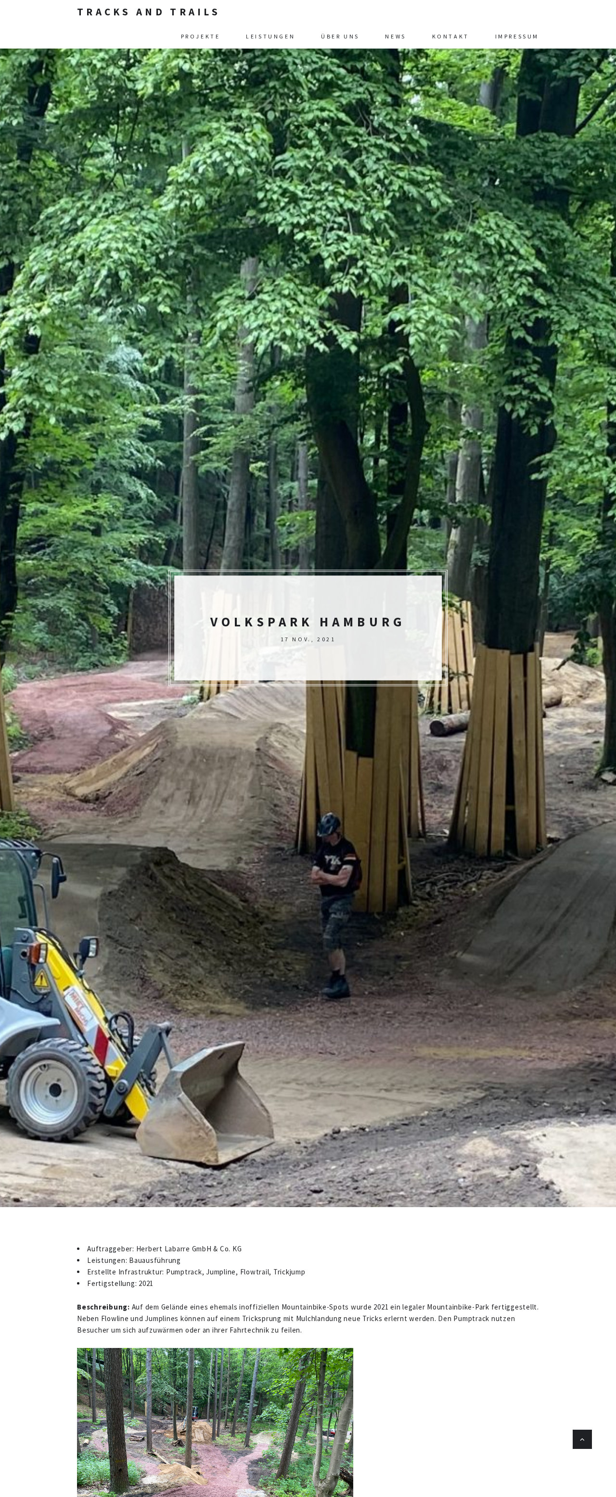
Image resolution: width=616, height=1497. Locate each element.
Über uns (340, 36)
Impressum (517, 36)
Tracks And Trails (148, 11)
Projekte (200, 36)
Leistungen (270, 36)
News (395, 36)
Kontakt (450, 36)
